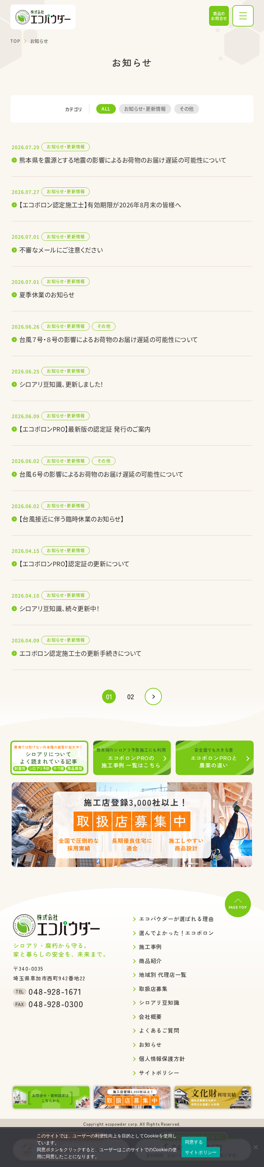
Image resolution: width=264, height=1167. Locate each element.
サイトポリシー (201, 1152)
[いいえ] (255, 1147)
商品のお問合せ (219, 16)
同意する (194, 1142)
